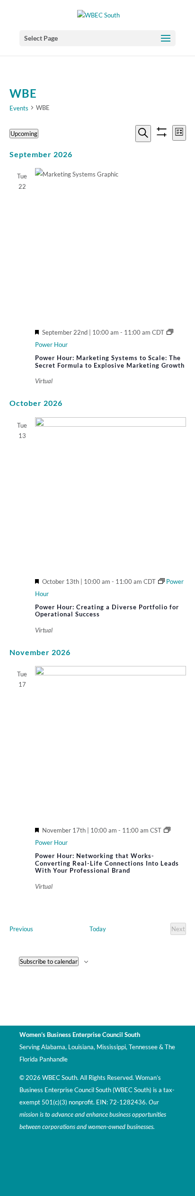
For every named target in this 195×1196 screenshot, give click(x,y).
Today (97, 929)
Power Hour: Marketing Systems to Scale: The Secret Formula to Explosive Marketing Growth (110, 361)
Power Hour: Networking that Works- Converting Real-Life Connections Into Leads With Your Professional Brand (107, 863)
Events (18, 108)
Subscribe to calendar (49, 961)
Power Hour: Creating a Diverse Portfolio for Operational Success (107, 610)
